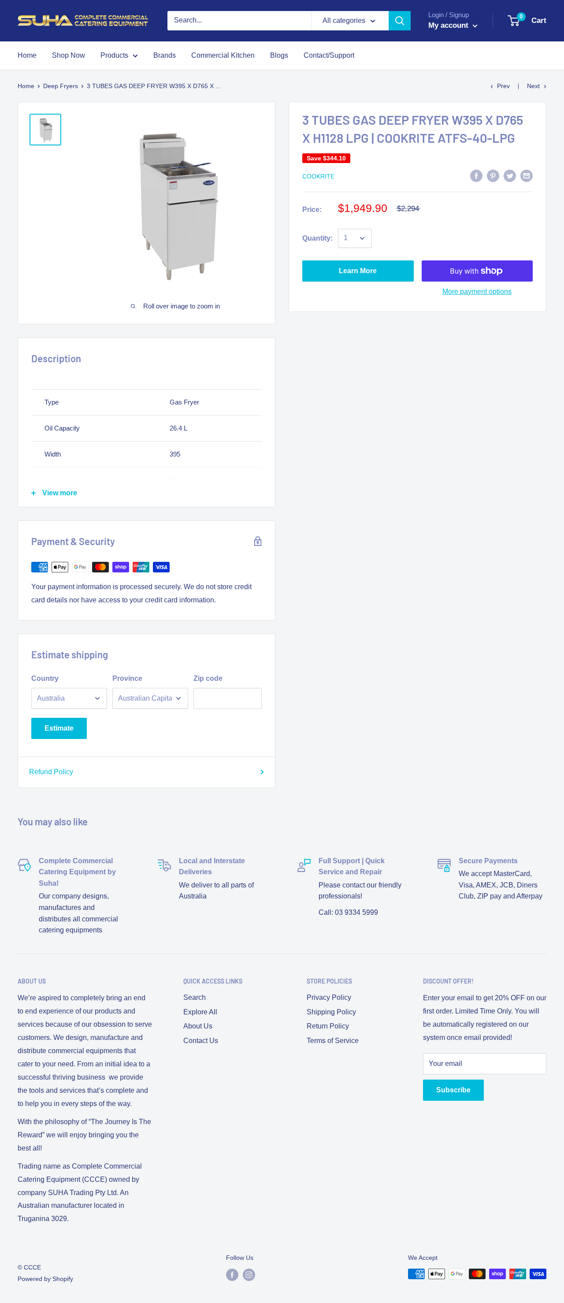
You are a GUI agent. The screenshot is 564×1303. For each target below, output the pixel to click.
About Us (197, 1026)
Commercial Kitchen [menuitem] (223, 55)
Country (45, 678)
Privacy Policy (329, 997)
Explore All (200, 1012)
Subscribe (453, 1090)
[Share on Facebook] (476, 175)
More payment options (477, 291)
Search (194, 997)
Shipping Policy (331, 1012)
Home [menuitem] (27, 55)
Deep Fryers (60, 85)
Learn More (358, 271)
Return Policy (328, 1026)
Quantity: (317, 238)
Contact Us (200, 1040)
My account (449, 25)
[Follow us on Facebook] (232, 1275)
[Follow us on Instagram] (249, 1275)
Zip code (208, 678)
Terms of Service (333, 1040)
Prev (503, 85)
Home (26, 85)
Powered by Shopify (45, 1278)
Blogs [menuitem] (279, 55)
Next (533, 85)
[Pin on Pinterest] (493, 175)
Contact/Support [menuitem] (329, 55)
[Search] (400, 20)
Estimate (59, 728)
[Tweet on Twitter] (510, 175)
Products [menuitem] (114, 55)
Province (127, 678)
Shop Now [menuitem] (68, 55)
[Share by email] (526, 175)
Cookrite (318, 176)
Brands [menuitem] (164, 55)
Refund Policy (51, 772)
